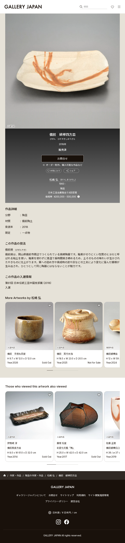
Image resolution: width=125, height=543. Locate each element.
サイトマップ (67, 495)
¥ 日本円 (66, 512)
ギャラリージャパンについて (31, 495)
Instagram (58, 521)
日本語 (56, 512)
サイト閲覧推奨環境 (98, 495)
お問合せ (62, 158)
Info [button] (78, 196)
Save (49, 306)
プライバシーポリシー (56, 501)
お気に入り (113, 7)
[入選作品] (62, 71)
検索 (86, 6)
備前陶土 (27, 221)
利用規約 (81, 495)
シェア (72, 170)
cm (75, 512)
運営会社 (75, 501)
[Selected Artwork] (29, 415)
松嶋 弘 (62, 179)
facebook (66, 521)
